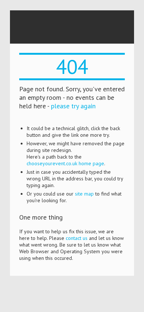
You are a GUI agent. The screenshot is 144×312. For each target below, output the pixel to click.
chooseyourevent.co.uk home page (65, 163)
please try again (73, 106)
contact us (77, 238)
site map (84, 193)
